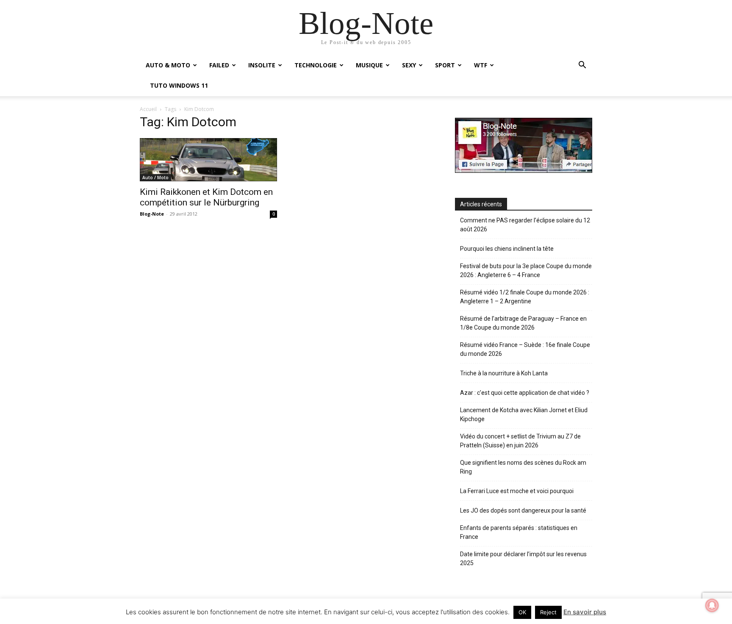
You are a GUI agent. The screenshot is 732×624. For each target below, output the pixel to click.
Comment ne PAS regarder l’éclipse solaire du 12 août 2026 (525, 225)
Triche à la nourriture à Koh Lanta (504, 373)
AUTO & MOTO (168, 65)
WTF (480, 65)
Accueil (148, 109)
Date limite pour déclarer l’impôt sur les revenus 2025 (523, 558)
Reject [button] (548, 612)
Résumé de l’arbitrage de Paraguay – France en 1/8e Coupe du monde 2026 (523, 323)
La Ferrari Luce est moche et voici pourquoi (517, 491)
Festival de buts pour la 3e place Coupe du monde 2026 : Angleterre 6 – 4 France (526, 270)
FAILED (219, 65)
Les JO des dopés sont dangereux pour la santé (523, 510)
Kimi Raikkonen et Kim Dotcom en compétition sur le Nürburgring (206, 197)
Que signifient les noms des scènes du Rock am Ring (523, 467)
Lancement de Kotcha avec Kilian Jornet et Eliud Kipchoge (524, 414)
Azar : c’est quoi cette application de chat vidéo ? (524, 392)
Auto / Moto (155, 177)
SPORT (445, 65)
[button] (582, 66)
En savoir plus (584, 612)
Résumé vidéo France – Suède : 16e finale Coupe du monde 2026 (525, 349)
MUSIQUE (369, 65)
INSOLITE (261, 65)
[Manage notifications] (712, 605)
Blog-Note (152, 214)
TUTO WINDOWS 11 (179, 85)
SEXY (409, 65)
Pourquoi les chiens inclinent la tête (507, 248)
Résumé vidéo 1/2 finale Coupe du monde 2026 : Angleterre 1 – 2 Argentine (524, 297)
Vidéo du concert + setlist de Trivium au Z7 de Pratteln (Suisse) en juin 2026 (520, 441)
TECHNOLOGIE (315, 65)
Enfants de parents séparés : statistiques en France (518, 532)
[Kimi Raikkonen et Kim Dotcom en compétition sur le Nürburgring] (208, 159)
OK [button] (522, 612)
